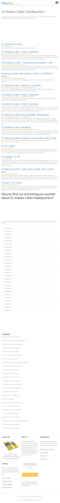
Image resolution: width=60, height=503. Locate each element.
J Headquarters (8, 260)
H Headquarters (8, 253)
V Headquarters (8, 298)
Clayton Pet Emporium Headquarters (11, 388)
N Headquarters (8, 272)
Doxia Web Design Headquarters (10, 351)
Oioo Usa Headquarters (8, 399)
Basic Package (6, 478)
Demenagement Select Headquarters (12, 355)
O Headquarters (8, 275)
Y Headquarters (8, 307)
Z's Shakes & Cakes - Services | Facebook (21, 85)
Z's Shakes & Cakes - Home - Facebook (19, 51)
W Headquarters (8, 301)
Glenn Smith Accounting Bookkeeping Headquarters (15, 362)
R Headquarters (8, 285)
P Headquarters (8, 279)
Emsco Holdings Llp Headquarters (11, 406)
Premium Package (6, 484)
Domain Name (44, 452)
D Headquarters (8, 241)
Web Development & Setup (47, 449)
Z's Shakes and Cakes (11, 44)
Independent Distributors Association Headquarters (15, 421)
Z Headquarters (8, 310)
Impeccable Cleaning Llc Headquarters (12, 410)
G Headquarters (8, 250)
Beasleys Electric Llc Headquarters (11, 417)
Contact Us (33, 496)
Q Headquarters (8, 282)
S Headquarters (8, 288)
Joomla (37, 496)
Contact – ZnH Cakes (11, 182)
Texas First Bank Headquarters (10, 370)
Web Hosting (43, 456)
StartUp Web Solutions (29, 500)
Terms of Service (24, 496)
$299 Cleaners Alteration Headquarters (12, 402)
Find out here (30, 475)
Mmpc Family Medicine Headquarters (12, 366)
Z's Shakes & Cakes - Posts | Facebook (19, 94)
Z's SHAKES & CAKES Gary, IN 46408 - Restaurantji (25, 114)
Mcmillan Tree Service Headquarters (11, 348)
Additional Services (7, 487)
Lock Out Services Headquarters (10, 413)
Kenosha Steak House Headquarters (11, 384)
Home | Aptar (8, 145)
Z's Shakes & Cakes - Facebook (16, 127)
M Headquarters (8, 269)
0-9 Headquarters (8, 228)
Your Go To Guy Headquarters (10, 359)
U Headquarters (8, 294)
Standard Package (7, 481)
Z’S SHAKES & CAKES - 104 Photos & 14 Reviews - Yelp (26, 62)
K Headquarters (8, 263)
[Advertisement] (30, 31)
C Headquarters (8, 237)
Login (41, 496)
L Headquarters (8, 266)
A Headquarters (8, 231)
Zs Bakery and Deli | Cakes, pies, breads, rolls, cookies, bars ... (27, 170)
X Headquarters (8, 304)
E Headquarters (8, 244)
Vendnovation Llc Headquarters (10, 377)
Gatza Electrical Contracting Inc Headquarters (14, 340)
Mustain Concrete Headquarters (10, 373)
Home (18, 496)
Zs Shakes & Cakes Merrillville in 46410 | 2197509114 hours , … (26, 75)
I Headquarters (8, 256)
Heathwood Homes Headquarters (11, 337)
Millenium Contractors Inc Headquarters (12, 344)
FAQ (29, 496)
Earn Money (43, 459)
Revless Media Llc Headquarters (10, 395)
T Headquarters (8, 291)
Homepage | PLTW (10, 156)
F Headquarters (8, 247)
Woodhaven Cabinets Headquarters (11, 428)
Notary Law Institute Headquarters (11, 424)
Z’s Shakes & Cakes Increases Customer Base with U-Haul (28, 138)
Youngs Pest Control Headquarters (11, 381)
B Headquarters (8, 234)
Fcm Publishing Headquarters (9, 391)
